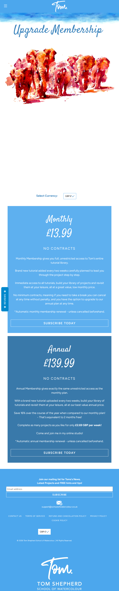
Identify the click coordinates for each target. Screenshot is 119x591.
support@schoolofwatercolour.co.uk (59, 507)
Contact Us (15, 516)
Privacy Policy (98, 516)
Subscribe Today (60, 323)
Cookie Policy (59, 520)
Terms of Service (35, 516)
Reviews (5, 299)
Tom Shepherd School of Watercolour (39, 540)
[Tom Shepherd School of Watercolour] (59, 6)
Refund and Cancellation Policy (67, 516)
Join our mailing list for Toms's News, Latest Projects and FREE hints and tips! (59, 481)
